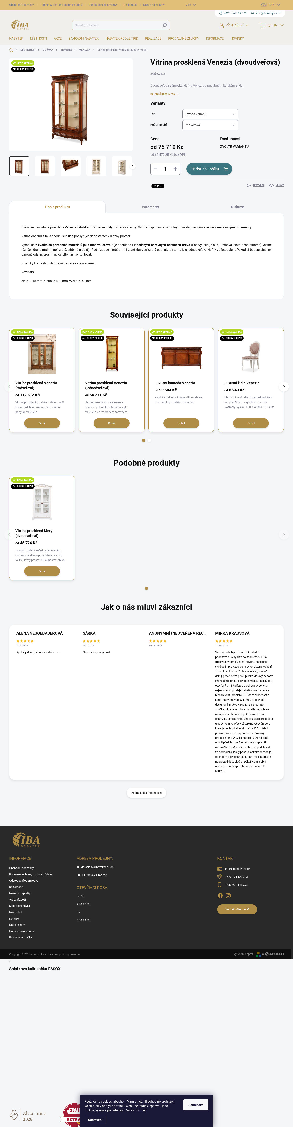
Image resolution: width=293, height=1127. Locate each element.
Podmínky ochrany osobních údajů (61, 4)
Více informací (136, 1110)
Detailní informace (162, 93)
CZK (272, 5)
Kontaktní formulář (237, 909)
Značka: (157, 74)
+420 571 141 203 (236, 884)
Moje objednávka (19, 905)
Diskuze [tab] (237, 207)
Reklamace (130, 4)
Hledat (165, 25)
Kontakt (14, 918)
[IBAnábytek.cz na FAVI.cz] (74, 1114)
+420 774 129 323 (236, 876)
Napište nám (17, 924)
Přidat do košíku (205, 169)
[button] (143, 440)
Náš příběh (16, 912)
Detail (41, 423)
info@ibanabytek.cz (237, 868)
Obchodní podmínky (21, 4)
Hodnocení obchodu (21, 931)
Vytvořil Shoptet (243, 954)
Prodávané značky (20, 937)
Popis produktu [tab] (57, 207)
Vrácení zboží (17, 899)
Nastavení (95, 1120)
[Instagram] (228, 895)
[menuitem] (17, 39)
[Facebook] (220, 895)
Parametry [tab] (150, 207)
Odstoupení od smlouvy (103, 4)
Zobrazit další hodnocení (146, 792)
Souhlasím (196, 1105)
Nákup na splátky (154, 4)
